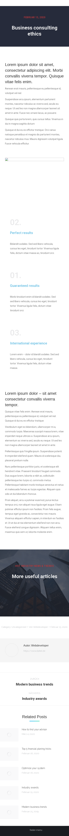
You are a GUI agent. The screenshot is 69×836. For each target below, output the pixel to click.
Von (38, 627)
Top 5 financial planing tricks (36, 748)
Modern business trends (34, 807)
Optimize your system (33, 768)
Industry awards (30, 787)
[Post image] (9, 735)
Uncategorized (19, 627)
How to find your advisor (34, 729)
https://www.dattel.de (34, 651)
